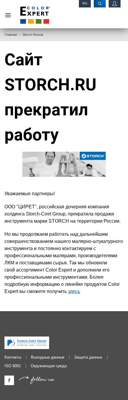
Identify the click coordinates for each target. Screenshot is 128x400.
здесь (74, 291)
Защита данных (88, 357)
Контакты (12, 357)
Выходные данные (47, 357)
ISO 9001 (12, 366)
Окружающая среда (49, 366)
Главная (10, 34)
